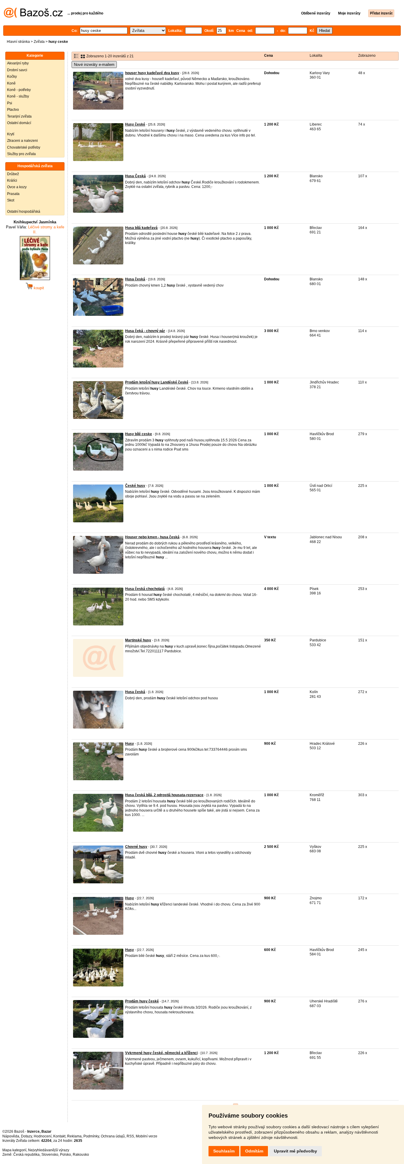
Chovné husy (136, 847)
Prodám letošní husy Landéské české (156, 382)
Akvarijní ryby (18, 63)
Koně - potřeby (19, 90)
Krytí (10, 134)
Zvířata (39, 42)
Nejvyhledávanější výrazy (48, 1150)
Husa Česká (135, 176)
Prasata (13, 194)
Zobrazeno (367, 55)
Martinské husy (138, 640)
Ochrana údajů (113, 1136)
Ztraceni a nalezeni (22, 141)
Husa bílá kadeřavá (141, 228)
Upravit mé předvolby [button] (295, 1151)
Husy (129, 744)
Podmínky (91, 1136)
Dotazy (26, 1136)
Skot (10, 200)
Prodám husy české (142, 1001)
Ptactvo (13, 110)
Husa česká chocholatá (145, 589)
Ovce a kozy (17, 187)
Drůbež (13, 174)
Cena (268, 55)
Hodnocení (42, 1136)
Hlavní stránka (18, 42)
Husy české (135, 124)
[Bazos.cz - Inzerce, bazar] (33, 16)
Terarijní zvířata (19, 116)
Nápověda (10, 1136)
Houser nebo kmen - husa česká (152, 537)
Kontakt (59, 1136)
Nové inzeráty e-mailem (94, 64)
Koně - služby (18, 96)
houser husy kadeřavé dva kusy (152, 73)
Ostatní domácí (19, 123)
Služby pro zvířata (21, 154)
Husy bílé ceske (138, 434)
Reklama (74, 1136)
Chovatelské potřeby (23, 147)
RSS (130, 1136)
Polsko (65, 1154)
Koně (11, 83)
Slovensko (49, 1154)
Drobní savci (17, 70)
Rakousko (81, 1154)
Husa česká (135, 279)
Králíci (12, 180)
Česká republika (26, 1154)
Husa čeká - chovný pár (145, 331)
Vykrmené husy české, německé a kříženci (161, 1053)
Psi (9, 103)
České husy (135, 486)
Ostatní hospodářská (23, 211)
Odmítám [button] (254, 1151)
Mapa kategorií (14, 1150)
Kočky (12, 76)
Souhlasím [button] (224, 1151)
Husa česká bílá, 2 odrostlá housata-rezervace (164, 795)
